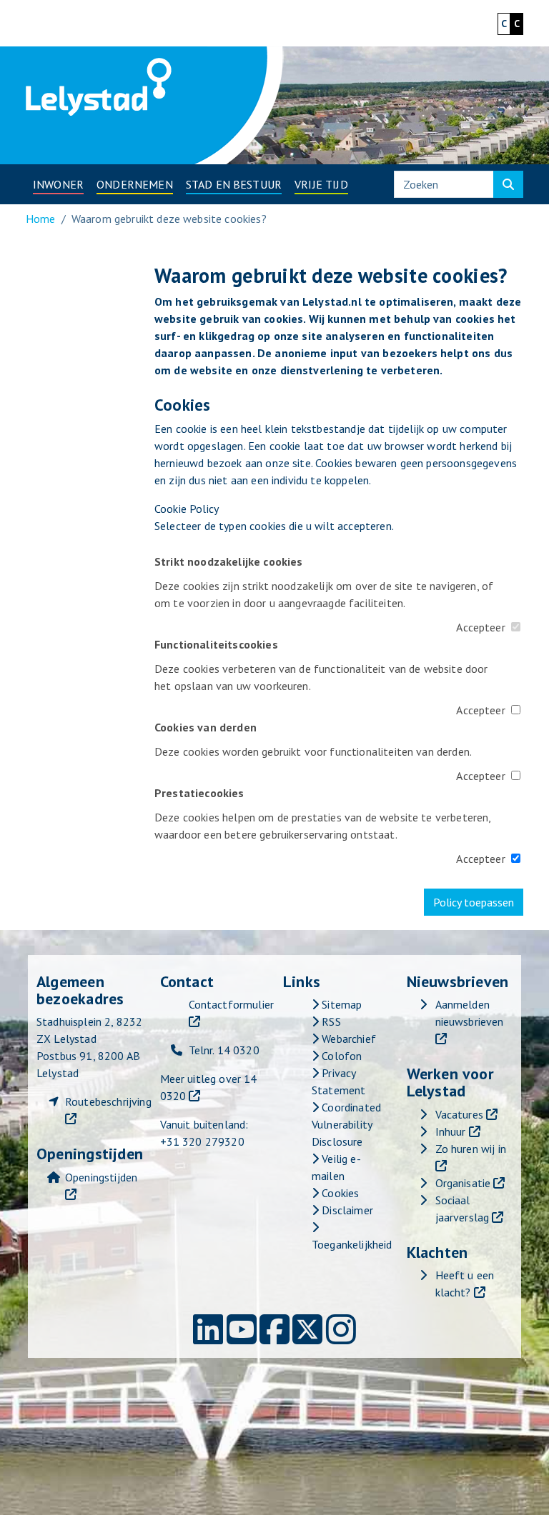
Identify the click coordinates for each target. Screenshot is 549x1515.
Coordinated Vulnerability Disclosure (346, 1124)
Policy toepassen (473, 902)
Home (41, 218)
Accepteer (480, 627)
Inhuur (450, 1131)
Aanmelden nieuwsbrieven (469, 1013)
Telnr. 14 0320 (224, 1050)
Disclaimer (346, 1210)
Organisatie (463, 1183)
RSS (330, 1021)
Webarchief (347, 1038)
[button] (58, 184)
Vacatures (459, 1114)
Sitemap (340, 1004)
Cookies (339, 1193)
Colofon (340, 1056)
